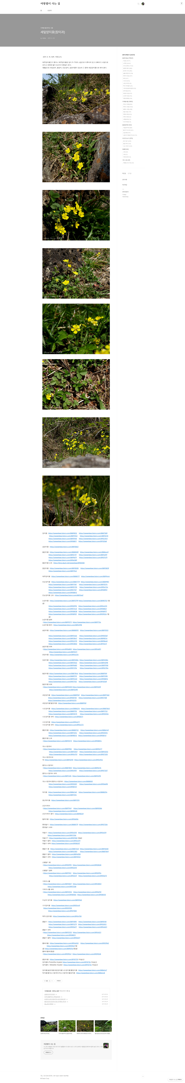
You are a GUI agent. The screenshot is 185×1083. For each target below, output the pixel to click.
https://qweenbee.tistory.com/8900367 (93, 636)
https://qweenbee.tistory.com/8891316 (63, 795)
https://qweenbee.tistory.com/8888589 (64, 552)
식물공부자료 (127, 127)
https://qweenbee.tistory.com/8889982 (57, 749)
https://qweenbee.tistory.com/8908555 (91, 895)
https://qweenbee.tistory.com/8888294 (93, 792)
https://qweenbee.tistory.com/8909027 (61, 946)
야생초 (126, 61)
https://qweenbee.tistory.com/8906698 (93, 784)
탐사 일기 (127, 141)
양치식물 (127, 91)
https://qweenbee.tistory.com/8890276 (87, 768)
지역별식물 (48, 991)
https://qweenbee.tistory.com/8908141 (92, 735)
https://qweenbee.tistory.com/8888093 (64, 630)
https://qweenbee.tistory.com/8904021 (93, 927)
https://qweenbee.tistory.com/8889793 (63, 676)
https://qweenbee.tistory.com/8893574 (93, 584)
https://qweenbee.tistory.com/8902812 (92, 924)
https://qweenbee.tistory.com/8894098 (93, 663)
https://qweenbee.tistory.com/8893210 (94, 536)
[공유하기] (49, 980)
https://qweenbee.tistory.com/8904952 (88, 760)
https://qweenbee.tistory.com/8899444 (95, 576)
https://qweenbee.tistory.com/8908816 (94, 679)
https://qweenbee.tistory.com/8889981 (95, 582)
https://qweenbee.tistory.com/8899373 (57, 622)
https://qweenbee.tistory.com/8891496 (57, 776)
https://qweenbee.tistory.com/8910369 (93, 682)
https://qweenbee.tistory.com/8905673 (92, 876)
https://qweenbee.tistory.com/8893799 (64, 601)
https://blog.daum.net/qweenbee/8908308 (69, 563)
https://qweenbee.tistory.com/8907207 (93, 771)
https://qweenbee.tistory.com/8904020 (64, 943)
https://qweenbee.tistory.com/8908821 (92, 609)
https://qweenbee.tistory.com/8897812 (57, 873)
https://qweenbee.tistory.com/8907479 (93, 557)
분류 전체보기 (128, 55)
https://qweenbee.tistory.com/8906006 (64, 819)
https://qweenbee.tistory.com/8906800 (57, 649)
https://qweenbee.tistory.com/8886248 (90, 973)
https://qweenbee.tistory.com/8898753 (93, 601)
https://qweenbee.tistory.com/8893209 (86, 687)
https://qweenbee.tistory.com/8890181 (93, 922)
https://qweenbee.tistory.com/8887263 (64, 849)
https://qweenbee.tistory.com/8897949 (57, 808)
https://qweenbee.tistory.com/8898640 (93, 641)
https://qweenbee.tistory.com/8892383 (63, 851)
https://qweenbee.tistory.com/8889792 (63, 711)
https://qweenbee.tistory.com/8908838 (63, 611)
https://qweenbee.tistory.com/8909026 (92, 614)
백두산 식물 (127, 104)
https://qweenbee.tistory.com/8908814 (87, 741)
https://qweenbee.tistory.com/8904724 (93, 587)
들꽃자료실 (127, 58)
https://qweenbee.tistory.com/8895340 (63, 679)
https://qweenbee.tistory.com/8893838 (64, 568)
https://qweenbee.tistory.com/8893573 (57, 741)
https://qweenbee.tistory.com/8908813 (61, 935)
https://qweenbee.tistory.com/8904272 (69, 725)
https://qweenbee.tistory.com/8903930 (57, 908)
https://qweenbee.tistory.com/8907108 (93, 698)
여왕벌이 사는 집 (50, 3)
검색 (138, 3)
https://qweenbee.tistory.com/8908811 (63, 541)
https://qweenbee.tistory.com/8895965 (63, 539)
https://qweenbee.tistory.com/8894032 (93, 752)
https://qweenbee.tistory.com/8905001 (63, 784)
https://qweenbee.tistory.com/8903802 (63, 644)
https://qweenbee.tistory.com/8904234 (64, 655)
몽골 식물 (127, 112)
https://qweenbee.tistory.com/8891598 (93, 676)
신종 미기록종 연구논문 (130, 135)
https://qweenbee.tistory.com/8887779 (65, 582)
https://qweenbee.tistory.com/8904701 (63, 754)
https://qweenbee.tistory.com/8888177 (65, 576)
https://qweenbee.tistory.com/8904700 (67, 916)
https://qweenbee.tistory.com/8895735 (63, 587)
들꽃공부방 (127, 125)
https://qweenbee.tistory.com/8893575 (63, 714)
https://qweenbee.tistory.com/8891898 (62, 922)
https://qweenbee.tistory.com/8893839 (94, 568)
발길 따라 (127, 143)
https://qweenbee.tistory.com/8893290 (59, 760)
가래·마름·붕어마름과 (129, 88)
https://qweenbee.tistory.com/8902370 (63, 641)
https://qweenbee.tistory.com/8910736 (77, 962)
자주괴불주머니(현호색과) (52, 997)
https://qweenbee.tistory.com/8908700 (62, 698)
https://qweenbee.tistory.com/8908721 (63, 787)
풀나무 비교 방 (128, 130)
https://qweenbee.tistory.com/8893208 (57, 687)
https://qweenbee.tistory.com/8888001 (78, 781)
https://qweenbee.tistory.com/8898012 (63, 735)
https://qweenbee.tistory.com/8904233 (92, 606)
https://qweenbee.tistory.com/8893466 (63, 636)
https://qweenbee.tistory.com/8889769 (93, 673)
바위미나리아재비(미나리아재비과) (55, 999)
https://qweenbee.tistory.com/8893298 (63, 690)
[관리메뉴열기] (181, 3)
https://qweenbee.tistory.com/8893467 (69, 595)
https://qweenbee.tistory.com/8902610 (63, 868)
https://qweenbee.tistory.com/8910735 (64, 959)
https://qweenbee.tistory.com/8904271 (65, 722)
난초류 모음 (127, 96)
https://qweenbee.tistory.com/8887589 (93, 533)
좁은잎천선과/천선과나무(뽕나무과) (55, 1001)
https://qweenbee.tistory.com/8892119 (63, 555)
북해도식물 (127, 114)
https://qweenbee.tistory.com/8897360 (95, 695)
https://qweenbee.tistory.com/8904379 (66, 841)
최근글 (124, 173)
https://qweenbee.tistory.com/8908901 (93, 590)
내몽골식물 (127, 119)
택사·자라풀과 (127, 86)
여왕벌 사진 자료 (128, 163)
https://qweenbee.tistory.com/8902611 (63, 876)
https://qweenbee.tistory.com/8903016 (93, 733)
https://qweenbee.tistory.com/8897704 (87, 622)
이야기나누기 (127, 138)
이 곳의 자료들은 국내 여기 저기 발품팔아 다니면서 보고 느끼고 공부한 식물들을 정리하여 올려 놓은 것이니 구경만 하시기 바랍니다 (73, 1047)
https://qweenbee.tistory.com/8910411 (93, 644)
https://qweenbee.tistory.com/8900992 (63, 606)
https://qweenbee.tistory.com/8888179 (64, 824)
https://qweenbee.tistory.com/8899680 (63, 665)
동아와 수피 (127, 71)
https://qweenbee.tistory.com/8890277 (88, 749)
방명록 (50, 10)
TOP (143, 1076)
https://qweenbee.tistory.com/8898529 (69, 814)
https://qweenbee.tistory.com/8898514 (93, 638)
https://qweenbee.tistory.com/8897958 (94, 665)
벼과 (125, 78)
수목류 (127, 63)
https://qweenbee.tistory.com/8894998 (67, 625)
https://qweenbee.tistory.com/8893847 (63, 638)
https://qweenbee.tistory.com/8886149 (94, 730)
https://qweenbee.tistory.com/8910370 (62, 700)
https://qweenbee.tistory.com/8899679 (63, 557)
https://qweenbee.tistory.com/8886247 (92, 970)
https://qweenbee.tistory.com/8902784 (94, 668)
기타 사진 (126, 160)
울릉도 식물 (127, 109)
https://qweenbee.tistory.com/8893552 (66, 857)
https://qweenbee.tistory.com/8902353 (93, 539)
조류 (125, 152)
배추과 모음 (127, 76)
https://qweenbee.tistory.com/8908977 (93, 611)
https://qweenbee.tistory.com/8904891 (87, 649)
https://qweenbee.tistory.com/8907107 (63, 590)
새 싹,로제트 (128, 66)
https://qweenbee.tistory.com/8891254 (63, 733)
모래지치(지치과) (49, 994)
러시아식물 (127, 122)
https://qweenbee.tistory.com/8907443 (63, 609)
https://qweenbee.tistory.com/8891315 (65, 800)
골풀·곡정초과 (128, 73)
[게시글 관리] (52, 980)
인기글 (129, 173)
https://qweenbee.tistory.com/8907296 (63, 668)
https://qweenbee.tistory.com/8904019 (92, 833)
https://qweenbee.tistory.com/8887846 (63, 673)
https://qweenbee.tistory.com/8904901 (63, 771)
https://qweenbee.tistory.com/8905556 (94, 714)
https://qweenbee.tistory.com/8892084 (64, 660)
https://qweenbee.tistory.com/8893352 (57, 892)
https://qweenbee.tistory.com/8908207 (65, 843)
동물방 (125, 149)
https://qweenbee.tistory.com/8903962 (94, 943)
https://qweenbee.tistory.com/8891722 (93, 711)
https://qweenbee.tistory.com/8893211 (63, 652)
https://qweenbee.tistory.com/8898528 (63, 811)
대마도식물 (127, 117)
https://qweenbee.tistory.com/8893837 (57, 884)
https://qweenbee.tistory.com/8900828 (87, 865)
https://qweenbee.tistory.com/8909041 (57, 954)
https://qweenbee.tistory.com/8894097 (93, 555)
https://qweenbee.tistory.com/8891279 (63, 924)
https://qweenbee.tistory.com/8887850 (57, 768)
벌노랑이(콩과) (48, 1004)
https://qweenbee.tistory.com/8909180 (63, 838)
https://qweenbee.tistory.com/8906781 (87, 892)
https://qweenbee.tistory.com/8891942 (63, 571)
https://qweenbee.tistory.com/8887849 (94, 851)
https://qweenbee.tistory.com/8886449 (94, 552)
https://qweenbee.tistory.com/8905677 (63, 927)
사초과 (126, 81)
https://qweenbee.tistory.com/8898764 (59, 949)
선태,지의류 (127, 83)
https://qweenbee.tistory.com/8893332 (57, 932)
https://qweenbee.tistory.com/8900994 (87, 873)
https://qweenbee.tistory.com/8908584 (62, 895)
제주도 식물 (55, 991)
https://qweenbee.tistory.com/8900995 (57, 865)
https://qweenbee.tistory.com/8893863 (64, 547)
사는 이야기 (127, 146)
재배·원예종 (127, 98)
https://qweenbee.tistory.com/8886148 (62, 792)
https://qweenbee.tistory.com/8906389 (63, 560)
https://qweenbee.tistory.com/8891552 (63, 536)
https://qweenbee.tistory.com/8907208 (62, 887)
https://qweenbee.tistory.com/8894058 (66, 854)
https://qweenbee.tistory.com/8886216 (65, 709)
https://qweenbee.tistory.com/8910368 (93, 541)
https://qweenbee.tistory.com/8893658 (94, 849)
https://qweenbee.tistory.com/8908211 (69, 717)
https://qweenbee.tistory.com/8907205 (93, 754)
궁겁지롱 (126, 132)
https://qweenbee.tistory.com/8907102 (63, 682)
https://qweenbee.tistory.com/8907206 (93, 824)
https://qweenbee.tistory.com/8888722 (64, 730)
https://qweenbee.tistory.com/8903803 (87, 884)
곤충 (125, 154)
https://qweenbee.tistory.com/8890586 (87, 808)
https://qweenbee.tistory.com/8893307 (63, 752)
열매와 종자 (127, 68)
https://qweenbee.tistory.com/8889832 (62, 533)
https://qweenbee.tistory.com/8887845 (95, 709)
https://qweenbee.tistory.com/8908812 (63, 593)
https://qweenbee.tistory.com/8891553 (94, 630)
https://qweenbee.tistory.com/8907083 (62, 911)
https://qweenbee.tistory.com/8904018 (62, 833)
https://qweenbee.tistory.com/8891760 (63, 584)
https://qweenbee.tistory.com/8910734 (77, 965)
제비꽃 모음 (127, 93)
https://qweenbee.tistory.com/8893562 (63, 663)
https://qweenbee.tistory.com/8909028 (86, 954)
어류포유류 (127, 157)
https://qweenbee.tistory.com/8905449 (65, 905)
